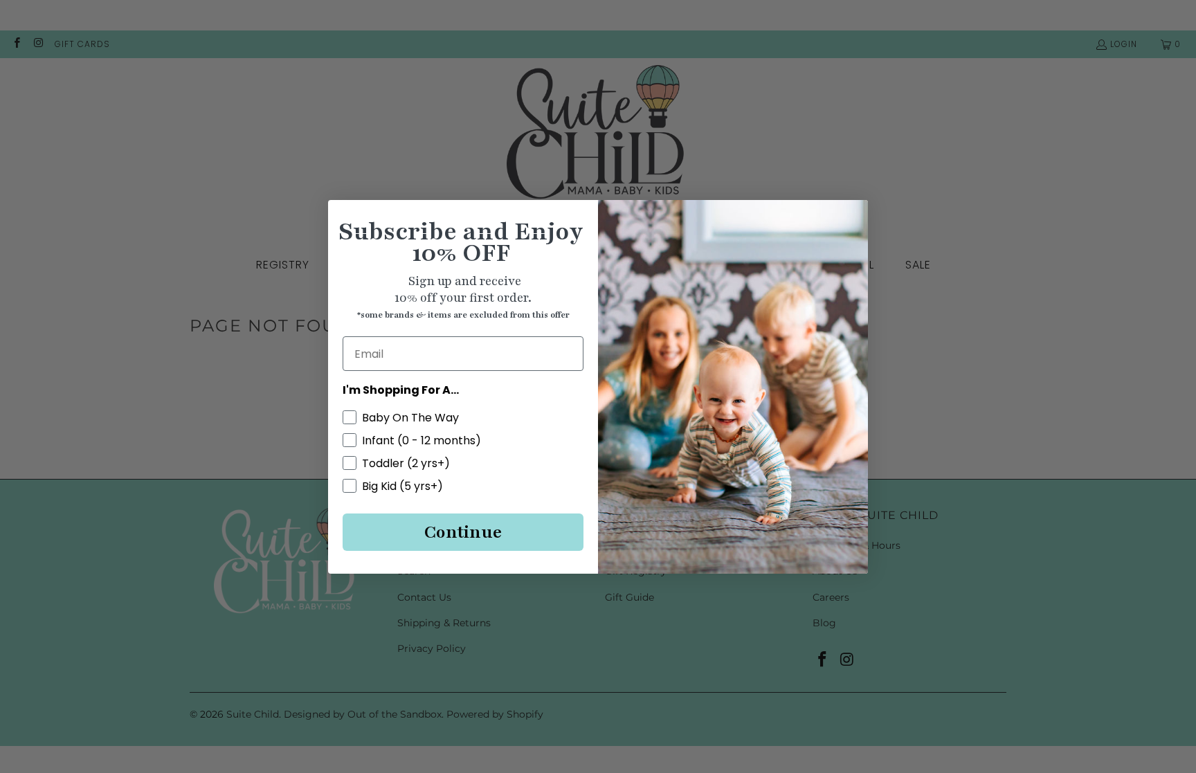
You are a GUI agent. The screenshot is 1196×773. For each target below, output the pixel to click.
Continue (463, 532)
